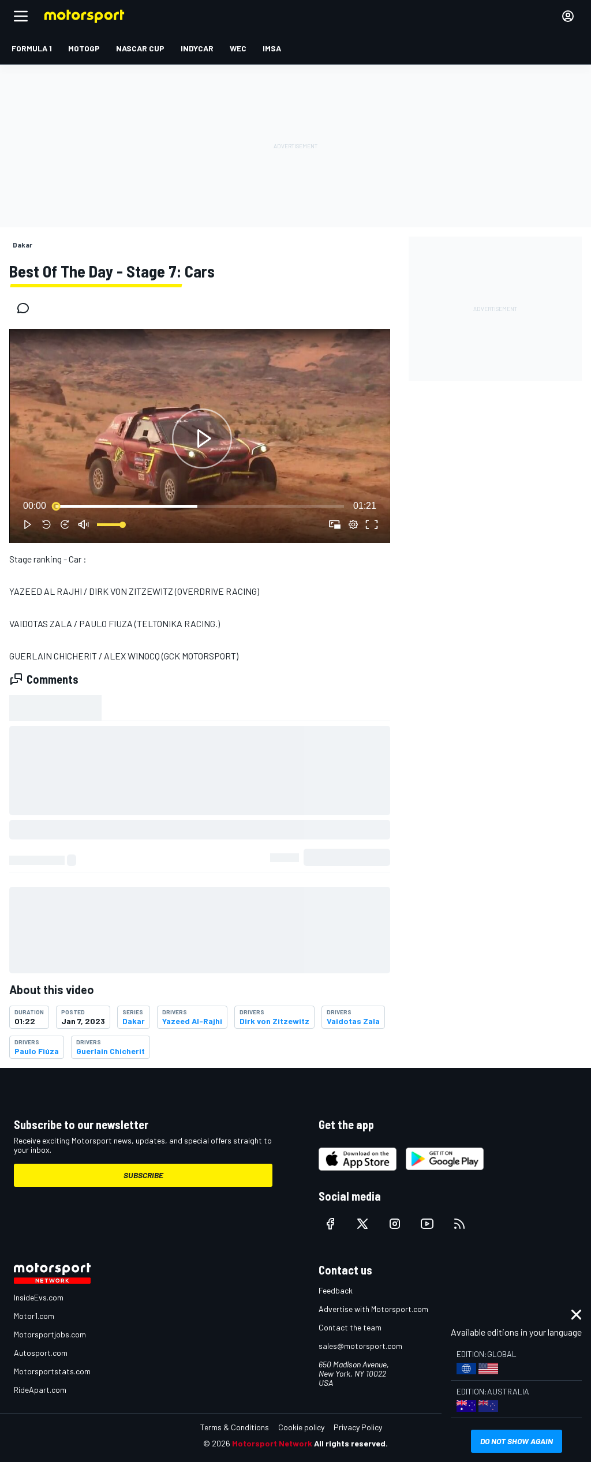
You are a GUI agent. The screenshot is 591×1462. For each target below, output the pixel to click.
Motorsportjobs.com (50, 1334)
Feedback (336, 1290)
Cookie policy (301, 1427)
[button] (202, 438)
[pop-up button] (353, 524)
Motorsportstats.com (52, 1371)
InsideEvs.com (38, 1297)
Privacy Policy (358, 1427)
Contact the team (350, 1327)
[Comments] (26, 308)
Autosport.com (41, 1353)
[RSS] (459, 1223)
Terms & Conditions (234, 1427)
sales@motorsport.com (360, 1346)
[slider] (199, 506)
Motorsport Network (272, 1443)
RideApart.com (40, 1389)
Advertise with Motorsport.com (373, 1309)
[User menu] (567, 16)
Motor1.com (34, 1316)
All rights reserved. (351, 1443)
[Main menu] (21, 16)
